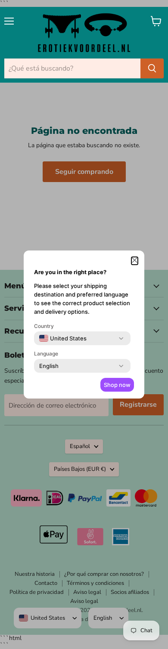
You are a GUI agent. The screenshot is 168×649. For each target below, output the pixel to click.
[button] (134, 261)
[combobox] (63, 338)
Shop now (117, 384)
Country (44, 326)
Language (46, 353)
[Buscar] (152, 68)
